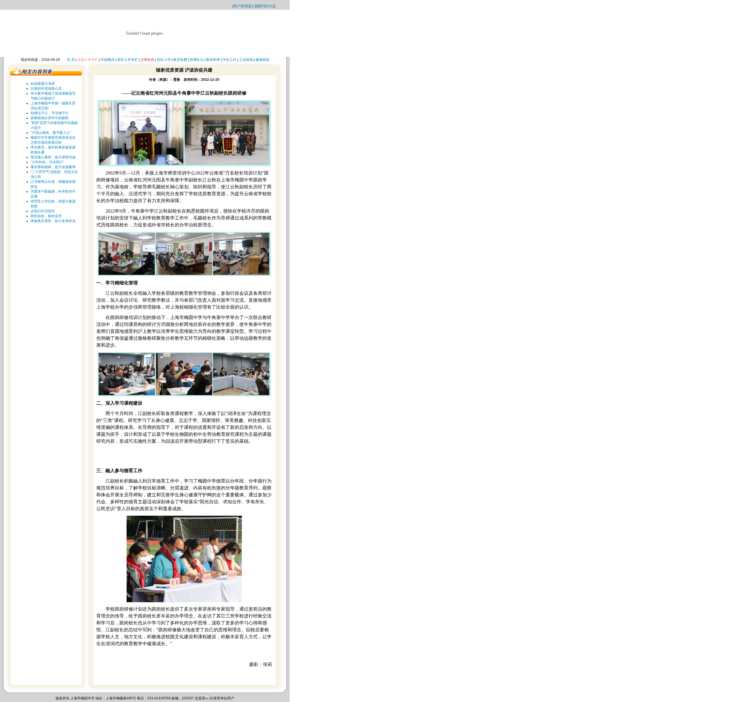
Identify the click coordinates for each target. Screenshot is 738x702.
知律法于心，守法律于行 (50, 113)
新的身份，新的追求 (46, 216)
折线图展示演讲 (43, 84)
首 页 (71, 60)
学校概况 (107, 60)
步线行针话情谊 (43, 211)
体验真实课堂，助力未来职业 (53, 221)
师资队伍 (197, 60)
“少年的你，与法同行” (47, 162)
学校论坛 (267, 6)
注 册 (254, 6)
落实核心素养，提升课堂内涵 (53, 157)
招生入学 (164, 60)
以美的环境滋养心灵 (46, 89)
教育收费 (180, 60)
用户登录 (240, 6)
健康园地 (262, 60)
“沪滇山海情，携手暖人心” (51, 133)
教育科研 (213, 60)
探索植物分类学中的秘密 (50, 118)
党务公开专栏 (127, 60)
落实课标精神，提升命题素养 (53, 167)
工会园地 (246, 60)
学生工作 (229, 60)
